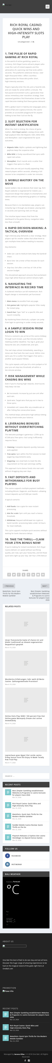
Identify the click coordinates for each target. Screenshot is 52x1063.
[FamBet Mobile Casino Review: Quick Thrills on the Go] (8, 827)
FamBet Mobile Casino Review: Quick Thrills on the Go (27, 826)
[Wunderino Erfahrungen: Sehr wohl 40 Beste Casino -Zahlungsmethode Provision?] (26, 663)
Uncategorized (24, 42)
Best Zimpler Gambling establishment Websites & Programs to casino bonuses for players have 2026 (29, 792)
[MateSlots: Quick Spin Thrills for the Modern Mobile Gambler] (8, 816)
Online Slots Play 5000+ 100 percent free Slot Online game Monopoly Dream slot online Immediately (25, 718)
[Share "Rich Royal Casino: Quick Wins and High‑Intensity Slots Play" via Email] (38, 574)
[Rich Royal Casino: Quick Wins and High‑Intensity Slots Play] (8, 805)
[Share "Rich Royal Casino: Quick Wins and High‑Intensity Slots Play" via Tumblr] (23, 574)
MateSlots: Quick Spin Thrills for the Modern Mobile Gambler (27, 815)
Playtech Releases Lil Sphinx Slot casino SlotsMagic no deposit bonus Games (28, 837)
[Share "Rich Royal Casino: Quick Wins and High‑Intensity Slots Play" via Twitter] (13, 574)
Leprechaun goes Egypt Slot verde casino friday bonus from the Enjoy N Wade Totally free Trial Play (24, 757)
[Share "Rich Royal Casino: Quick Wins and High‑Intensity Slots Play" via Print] (43, 574)
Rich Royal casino (19, 132)
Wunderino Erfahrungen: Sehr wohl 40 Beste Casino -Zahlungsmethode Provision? (24, 680)
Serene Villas (19, 1054)
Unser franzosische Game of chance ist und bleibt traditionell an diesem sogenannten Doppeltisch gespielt (24, 642)
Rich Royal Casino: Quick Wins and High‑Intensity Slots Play (26, 804)
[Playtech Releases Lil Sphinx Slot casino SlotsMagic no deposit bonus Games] (8, 837)
